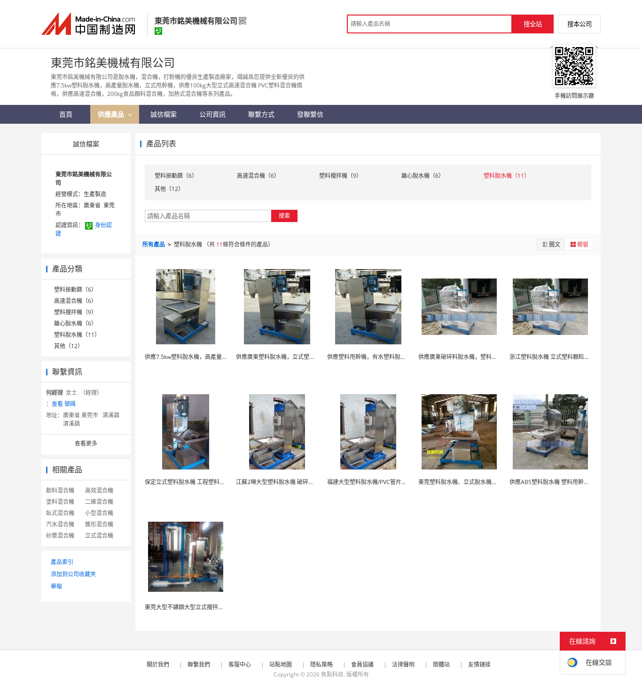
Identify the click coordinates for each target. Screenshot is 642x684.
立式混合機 (99, 536)
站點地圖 (280, 664)
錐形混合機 (99, 524)
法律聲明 (403, 664)
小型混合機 (99, 513)
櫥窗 (582, 244)
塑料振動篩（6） (75, 290)
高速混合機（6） (75, 301)
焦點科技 (332, 674)
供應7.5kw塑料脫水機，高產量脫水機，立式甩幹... (208, 357)
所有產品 (154, 244)
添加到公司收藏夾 (73, 574)
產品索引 (62, 562)
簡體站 (441, 664)
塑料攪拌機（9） (75, 312)
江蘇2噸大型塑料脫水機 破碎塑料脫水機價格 (292, 482)
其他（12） (68, 346)
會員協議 (362, 664)
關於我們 (158, 664)
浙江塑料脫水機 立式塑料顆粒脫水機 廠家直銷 (567, 357)
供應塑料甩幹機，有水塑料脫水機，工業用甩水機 (389, 357)
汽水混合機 (60, 524)
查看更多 (86, 443)
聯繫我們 (199, 664)
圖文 (554, 244)
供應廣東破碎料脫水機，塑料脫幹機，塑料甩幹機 (480, 357)
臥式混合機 (60, 513)
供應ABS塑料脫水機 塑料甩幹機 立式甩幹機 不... (569, 482)
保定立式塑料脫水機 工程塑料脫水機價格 (196, 482)
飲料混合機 (60, 490)
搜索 (284, 216)
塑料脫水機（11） (77, 335)
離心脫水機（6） (75, 323)
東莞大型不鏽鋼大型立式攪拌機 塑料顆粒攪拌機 (205, 607)
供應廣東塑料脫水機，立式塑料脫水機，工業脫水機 (301, 357)
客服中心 (239, 664)
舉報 (56, 586)
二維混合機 (99, 502)
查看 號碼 (64, 404)
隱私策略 (321, 664)
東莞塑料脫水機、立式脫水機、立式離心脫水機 (477, 482)
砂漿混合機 (60, 536)
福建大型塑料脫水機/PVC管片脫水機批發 (378, 482)
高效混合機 (99, 490)
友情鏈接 (479, 664)
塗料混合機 (60, 502)
